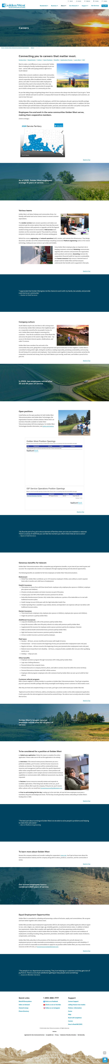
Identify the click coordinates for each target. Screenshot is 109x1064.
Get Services (95, 5)
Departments (32, 60)
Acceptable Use (49, 1035)
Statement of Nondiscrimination (68, 1035)
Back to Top (86, 160)
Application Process (66, 60)
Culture (39, 60)
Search (71, 1)
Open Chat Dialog (105, 1060)
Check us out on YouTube (53, 1005)
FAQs (69, 1014)
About (32, 47)
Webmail (88, 1)
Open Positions (47, 60)
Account (79, 1)
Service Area (22, 60)
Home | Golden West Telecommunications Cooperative (15, 47)
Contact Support (73, 1001)
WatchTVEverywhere (25, 1001)
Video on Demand (24, 1005)
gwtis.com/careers (48, 426)
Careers (96, 1)
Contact (105, 1)
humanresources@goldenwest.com (51, 788)
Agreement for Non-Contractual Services (34, 1035)
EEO (83, 60)
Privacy (57, 1035)
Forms (70, 1011)
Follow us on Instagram (52, 1008)
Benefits (56, 60)
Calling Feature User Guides (76, 1005)
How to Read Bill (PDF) (75, 1024)
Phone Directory (24, 1011)
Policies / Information (75, 1008)
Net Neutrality (81, 1035)
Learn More (77, 60)
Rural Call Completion (75, 1018)
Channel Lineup (23, 1008)
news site (63, 855)
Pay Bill (104, 6)
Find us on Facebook (51, 1001)
